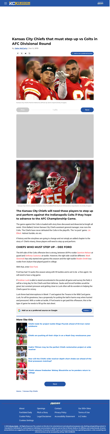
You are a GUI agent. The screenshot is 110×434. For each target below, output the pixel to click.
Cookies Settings (26, 420)
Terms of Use (84, 412)
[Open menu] (5, 3)
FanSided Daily (25, 412)
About (21, 408)
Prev (23, 110)
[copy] (29, 53)
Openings (41, 408)
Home (18, 391)
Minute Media (13, 426)
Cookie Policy (25, 416)
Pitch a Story (42, 412)
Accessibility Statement (65, 416)
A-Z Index (82, 416)
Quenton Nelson (84, 252)
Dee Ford (34, 267)
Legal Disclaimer (44, 416)
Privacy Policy (60, 412)
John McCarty (21, 48)
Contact (58, 408)
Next (87, 110)
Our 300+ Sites (84, 408)
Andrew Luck (23, 280)
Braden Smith (82, 259)
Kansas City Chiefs (30, 391)
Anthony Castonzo (33, 256)
